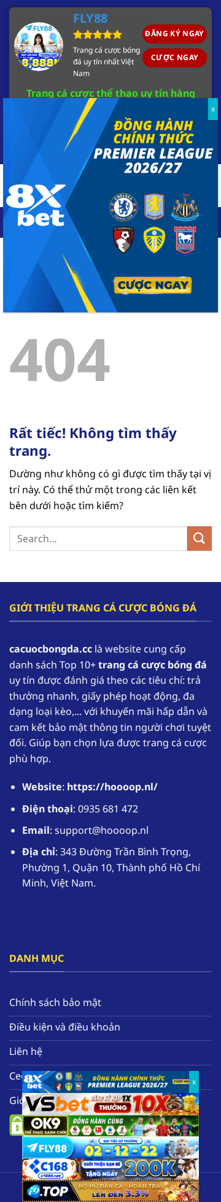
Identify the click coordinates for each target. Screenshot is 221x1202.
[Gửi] (199, 538)
